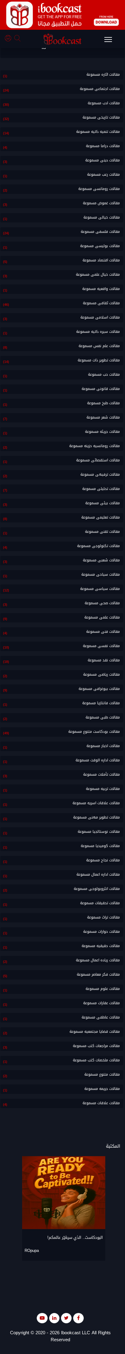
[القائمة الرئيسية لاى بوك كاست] (111, 41)
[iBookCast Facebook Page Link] (78, 1318)
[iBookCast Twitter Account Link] (66, 1318)
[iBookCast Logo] (62, 39)
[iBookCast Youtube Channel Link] (42, 1318)
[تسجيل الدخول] (9, 39)
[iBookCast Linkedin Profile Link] (54, 1318)
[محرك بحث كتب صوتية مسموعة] (18, 39)
